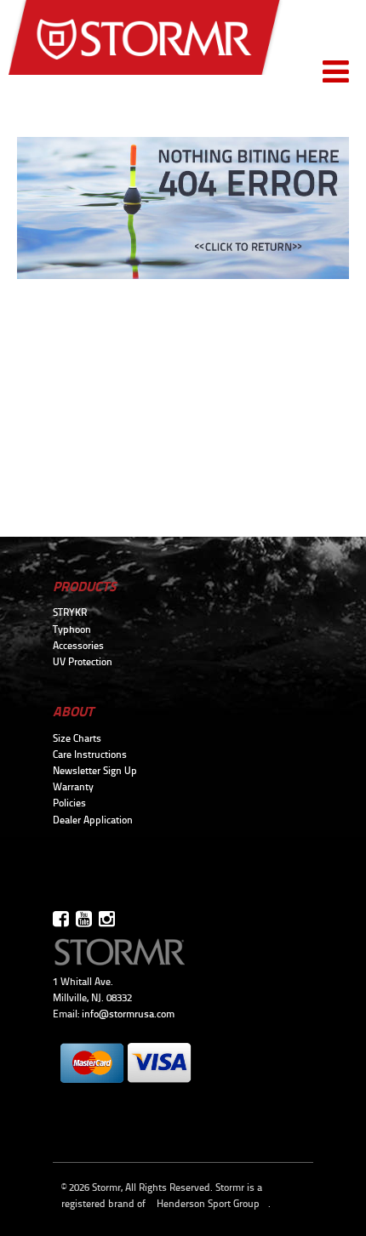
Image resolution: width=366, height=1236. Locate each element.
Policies (69, 803)
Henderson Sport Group (208, 1204)
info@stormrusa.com (128, 1014)
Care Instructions (90, 754)
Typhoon (72, 629)
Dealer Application (93, 820)
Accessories (78, 646)
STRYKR (70, 612)
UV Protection (82, 662)
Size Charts (77, 738)
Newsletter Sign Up (95, 771)
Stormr (146, 44)
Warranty (73, 787)
